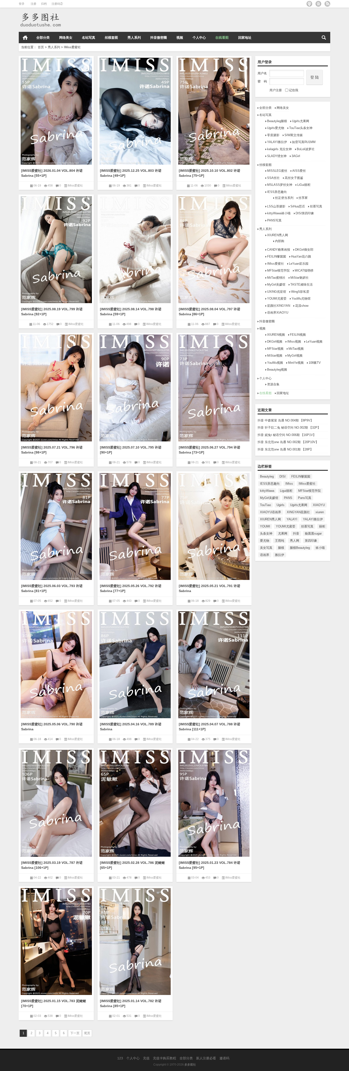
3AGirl (296, 156)
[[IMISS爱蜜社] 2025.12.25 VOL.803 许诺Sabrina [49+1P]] (135, 110)
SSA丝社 (273, 178)
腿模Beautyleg (300, 548)
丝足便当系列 (284, 198)
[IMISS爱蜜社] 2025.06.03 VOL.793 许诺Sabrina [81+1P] (52, 588)
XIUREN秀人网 (277, 235)
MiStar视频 (274, 355)
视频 (179, 37)
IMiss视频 (294, 341)
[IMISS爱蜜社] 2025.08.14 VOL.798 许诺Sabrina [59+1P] (130, 311)
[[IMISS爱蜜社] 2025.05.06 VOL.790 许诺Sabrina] (56, 664)
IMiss (289, 483)
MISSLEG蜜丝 (277, 170)
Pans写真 (304, 498)
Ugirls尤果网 (300, 121)
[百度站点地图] (318, 4)
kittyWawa (267, 490)
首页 (25, 37)
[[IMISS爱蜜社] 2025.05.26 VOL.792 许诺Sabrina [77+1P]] (135, 525)
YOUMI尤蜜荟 (277, 298)
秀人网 (294, 540)
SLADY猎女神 (277, 156)
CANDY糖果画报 (278, 249)
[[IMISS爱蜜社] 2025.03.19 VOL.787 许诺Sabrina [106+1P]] (56, 802)
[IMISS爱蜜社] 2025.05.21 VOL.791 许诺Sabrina (209, 588)
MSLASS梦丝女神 (279, 184)
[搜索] (323, 37)
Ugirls (280, 505)
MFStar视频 (275, 348)
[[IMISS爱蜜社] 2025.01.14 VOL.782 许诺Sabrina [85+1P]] (135, 940)
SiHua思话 (297, 206)
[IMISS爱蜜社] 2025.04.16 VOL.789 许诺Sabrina (130, 726)
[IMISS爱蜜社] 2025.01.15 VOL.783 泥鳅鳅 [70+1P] (53, 1003)
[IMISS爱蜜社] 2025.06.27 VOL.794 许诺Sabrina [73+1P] (209, 449)
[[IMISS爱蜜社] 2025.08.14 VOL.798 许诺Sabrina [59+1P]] (135, 249)
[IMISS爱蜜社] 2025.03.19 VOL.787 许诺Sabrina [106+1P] (52, 865)
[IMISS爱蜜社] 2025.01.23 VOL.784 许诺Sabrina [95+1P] (209, 865)
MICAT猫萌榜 (304, 270)
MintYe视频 (296, 362)
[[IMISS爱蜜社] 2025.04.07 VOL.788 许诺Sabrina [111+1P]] (213, 664)
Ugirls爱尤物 (275, 128)
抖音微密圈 (158, 37)
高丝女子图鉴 (294, 178)
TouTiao (265, 505)
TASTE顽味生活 (301, 284)
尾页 (87, 1033)
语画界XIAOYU (277, 312)
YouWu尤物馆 (301, 298)
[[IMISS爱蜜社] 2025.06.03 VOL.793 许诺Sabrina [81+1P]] (56, 525)
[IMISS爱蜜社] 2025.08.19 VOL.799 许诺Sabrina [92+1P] (52, 311)
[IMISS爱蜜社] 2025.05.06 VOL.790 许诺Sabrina (52, 726)
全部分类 (43, 37)
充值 (146, 1058)
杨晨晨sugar (313, 533)
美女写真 (266, 548)
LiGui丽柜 (304, 184)
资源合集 (273, 384)
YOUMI (265, 526)
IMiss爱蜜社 (275, 263)
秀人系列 (134, 37)
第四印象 (311, 540)
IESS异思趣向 (277, 192)
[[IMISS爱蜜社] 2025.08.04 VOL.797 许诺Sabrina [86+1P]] (213, 249)
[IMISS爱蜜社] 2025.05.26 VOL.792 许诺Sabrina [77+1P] (130, 588)
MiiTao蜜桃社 (276, 277)
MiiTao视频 (296, 348)
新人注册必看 (206, 1058)
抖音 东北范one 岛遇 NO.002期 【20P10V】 (288, 442)
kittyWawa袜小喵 (279, 213)
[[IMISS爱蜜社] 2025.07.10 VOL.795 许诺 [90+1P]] (135, 387)
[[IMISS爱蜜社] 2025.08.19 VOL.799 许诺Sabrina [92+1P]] (56, 249)
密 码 (262, 81)
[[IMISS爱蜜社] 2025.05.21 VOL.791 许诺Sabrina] (213, 525)
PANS (288, 498)
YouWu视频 (275, 362)
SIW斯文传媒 (293, 135)
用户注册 (275, 90)
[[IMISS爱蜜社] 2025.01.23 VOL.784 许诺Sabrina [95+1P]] (213, 802)
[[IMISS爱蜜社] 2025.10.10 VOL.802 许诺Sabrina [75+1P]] (213, 110)
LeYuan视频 (314, 341)
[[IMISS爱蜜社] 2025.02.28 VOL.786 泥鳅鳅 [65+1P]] (135, 802)
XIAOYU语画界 (270, 512)
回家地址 (244, 37)
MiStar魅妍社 (299, 277)
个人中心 (199, 37)
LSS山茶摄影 (276, 206)
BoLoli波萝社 (306, 149)
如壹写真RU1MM (304, 142)
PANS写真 (274, 220)
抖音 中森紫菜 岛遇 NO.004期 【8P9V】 (285, 420)
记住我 (293, 90)
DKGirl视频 (274, 341)
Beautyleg (267, 476)
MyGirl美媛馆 (276, 284)
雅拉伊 (279, 555)
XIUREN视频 (276, 334)
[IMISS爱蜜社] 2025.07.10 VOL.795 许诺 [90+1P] (130, 449)
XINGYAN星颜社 (298, 512)
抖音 (296, 533)
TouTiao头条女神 (300, 128)
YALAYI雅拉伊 (277, 142)
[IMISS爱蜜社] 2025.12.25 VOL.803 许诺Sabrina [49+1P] (130, 173)
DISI (282, 476)
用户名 (262, 73)
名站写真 (88, 37)
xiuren (320, 512)
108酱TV (315, 362)
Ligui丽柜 (286, 490)
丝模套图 (111, 37)
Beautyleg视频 (277, 369)
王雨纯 (279, 540)
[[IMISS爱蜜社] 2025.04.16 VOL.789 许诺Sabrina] (135, 664)
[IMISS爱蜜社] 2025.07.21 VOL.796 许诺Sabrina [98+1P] (52, 449)
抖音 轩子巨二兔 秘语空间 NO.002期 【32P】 (289, 427)
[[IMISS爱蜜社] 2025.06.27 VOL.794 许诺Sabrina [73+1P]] (213, 387)
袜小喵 (320, 548)
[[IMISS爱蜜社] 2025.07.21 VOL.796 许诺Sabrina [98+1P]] (56, 387)
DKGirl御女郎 (304, 249)
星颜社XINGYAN (278, 305)
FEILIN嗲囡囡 (276, 256)
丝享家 (303, 198)
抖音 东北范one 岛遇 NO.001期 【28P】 (285, 449)
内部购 (279, 241)
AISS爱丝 (299, 170)
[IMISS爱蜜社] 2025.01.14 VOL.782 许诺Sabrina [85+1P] (130, 1003)
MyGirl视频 (294, 355)
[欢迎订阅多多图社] (327, 4)
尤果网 (282, 533)
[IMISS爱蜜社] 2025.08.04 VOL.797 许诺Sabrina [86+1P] (209, 311)
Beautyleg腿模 (277, 121)
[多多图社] (40, 14)
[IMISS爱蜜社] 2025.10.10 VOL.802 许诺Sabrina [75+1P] (209, 173)
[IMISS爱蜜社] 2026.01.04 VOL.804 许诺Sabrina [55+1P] (52, 173)
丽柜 (322, 526)
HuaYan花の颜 (301, 256)
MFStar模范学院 (278, 270)
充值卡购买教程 (164, 1058)
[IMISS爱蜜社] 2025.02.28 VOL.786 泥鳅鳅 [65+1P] (132, 865)
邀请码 (224, 1058)
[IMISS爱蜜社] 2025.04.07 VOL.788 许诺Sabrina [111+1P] (209, 726)
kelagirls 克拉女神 (279, 149)
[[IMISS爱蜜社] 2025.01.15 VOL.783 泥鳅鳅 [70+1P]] (56, 940)
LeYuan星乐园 (298, 263)
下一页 (75, 1033)
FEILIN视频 (298, 334)
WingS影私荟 (300, 291)
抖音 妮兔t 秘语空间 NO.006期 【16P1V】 (287, 435)
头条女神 (266, 533)
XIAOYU (319, 505)
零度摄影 (273, 135)
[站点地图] (309, 4)
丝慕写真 (316, 206)
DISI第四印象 (305, 213)
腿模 (281, 548)
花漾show (301, 305)
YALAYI (292, 519)
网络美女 (65, 37)
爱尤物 (264, 540)
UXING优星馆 (276, 291)
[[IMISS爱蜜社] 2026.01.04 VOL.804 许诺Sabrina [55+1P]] (56, 110)
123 (120, 1058)
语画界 (264, 555)
